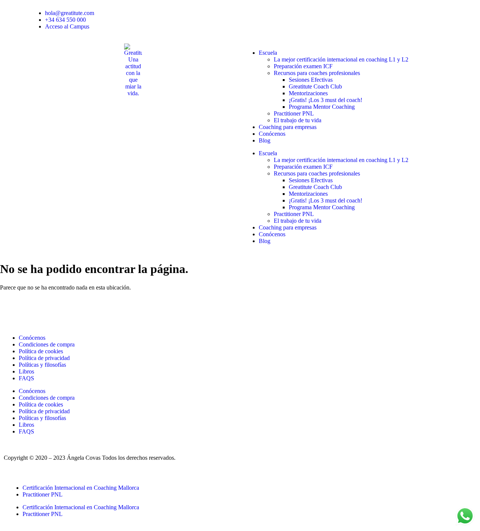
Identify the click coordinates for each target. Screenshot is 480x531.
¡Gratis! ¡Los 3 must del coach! (325, 100)
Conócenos (272, 133)
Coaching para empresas (287, 127)
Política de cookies (41, 351)
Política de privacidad (44, 358)
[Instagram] (53, 310)
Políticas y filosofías (42, 365)
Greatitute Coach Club (315, 86)
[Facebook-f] (73, 310)
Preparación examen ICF (303, 66)
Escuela (268, 53)
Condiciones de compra (47, 344)
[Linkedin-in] (13, 310)
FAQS (26, 378)
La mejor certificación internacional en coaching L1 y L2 (341, 59)
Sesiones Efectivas (311, 79)
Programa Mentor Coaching (322, 107)
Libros (26, 371)
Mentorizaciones (308, 93)
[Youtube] (33, 310)
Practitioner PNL (294, 113)
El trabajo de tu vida (297, 120)
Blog (264, 140)
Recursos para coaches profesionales (317, 73)
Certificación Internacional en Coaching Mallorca (80, 487)
